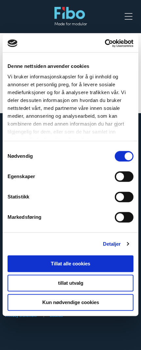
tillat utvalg (70, 283)
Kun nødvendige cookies (70, 302)
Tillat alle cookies (70, 263)
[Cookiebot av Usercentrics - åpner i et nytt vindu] (104, 43)
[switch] (124, 176)
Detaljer (112, 244)
